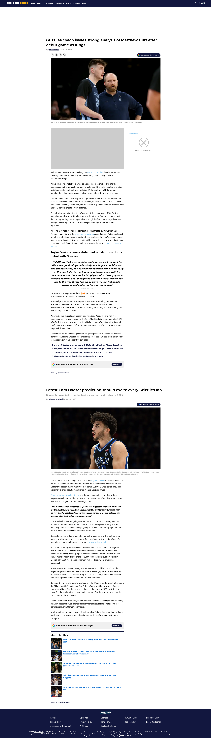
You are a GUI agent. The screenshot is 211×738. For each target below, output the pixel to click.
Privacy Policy (86, 722)
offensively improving (84, 234)
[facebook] (195, 3)
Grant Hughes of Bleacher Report (65, 495)
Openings (84, 718)
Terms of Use (107, 722)
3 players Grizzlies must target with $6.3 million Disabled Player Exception (87, 345)
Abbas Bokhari (56, 399)
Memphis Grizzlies (95, 172)
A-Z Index (84, 726)
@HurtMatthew (73, 293)
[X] (199, 3)
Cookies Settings (108, 726)
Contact (104, 718)
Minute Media (39, 732)
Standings (59, 3)
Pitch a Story (55, 722)
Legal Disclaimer (153, 722)
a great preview (98, 480)
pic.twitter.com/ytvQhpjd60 (98, 293)
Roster (68, 3)
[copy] (64, 55)
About (52, 718)
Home (53, 373)
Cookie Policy (130, 722)
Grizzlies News (63, 373)
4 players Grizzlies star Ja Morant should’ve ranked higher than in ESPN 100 (87, 349)
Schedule (49, 3)
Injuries (76, 3)
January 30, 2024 (87, 296)
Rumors (40, 3)
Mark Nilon (54, 50)
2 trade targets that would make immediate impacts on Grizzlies (82, 352)
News (32, 3)
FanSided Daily (152, 718)
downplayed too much (96, 542)
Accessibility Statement (60, 726)
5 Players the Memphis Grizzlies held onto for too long (77, 356)
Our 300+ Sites (130, 718)
